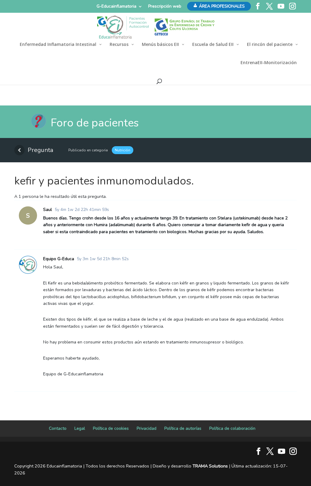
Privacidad (146, 428)
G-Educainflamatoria (116, 6)
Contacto (58, 428)
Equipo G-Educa (58, 259)
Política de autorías (182, 428)
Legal (79, 428)
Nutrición (122, 150)
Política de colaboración (232, 428)
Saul (47, 209)
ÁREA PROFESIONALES (222, 6)
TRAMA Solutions (210, 466)
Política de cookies (111, 428)
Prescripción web (164, 6)
